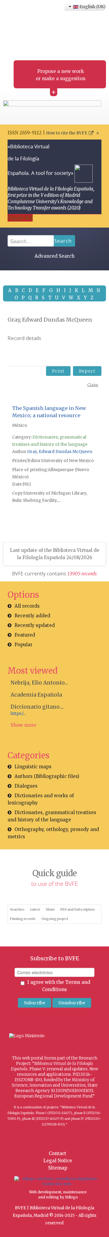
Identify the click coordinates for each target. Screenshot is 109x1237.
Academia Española (36, 694)
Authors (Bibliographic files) (47, 776)
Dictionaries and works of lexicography (41, 799)
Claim (92, 384)
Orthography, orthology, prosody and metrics (53, 832)
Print (58, 371)
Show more (23, 725)
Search (63, 241)
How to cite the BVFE (66, 133)
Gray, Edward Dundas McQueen (59, 451)
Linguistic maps (33, 767)
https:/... (18, 713)
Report (87, 371)
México (19, 425)
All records (27, 606)
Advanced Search (54, 256)
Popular (23, 644)
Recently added (32, 615)
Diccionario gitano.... (37, 706)
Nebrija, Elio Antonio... (39, 682)
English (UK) (91, 6)
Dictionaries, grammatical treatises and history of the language (52, 816)
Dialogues (26, 786)
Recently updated (35, 625)
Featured (25, 635)
